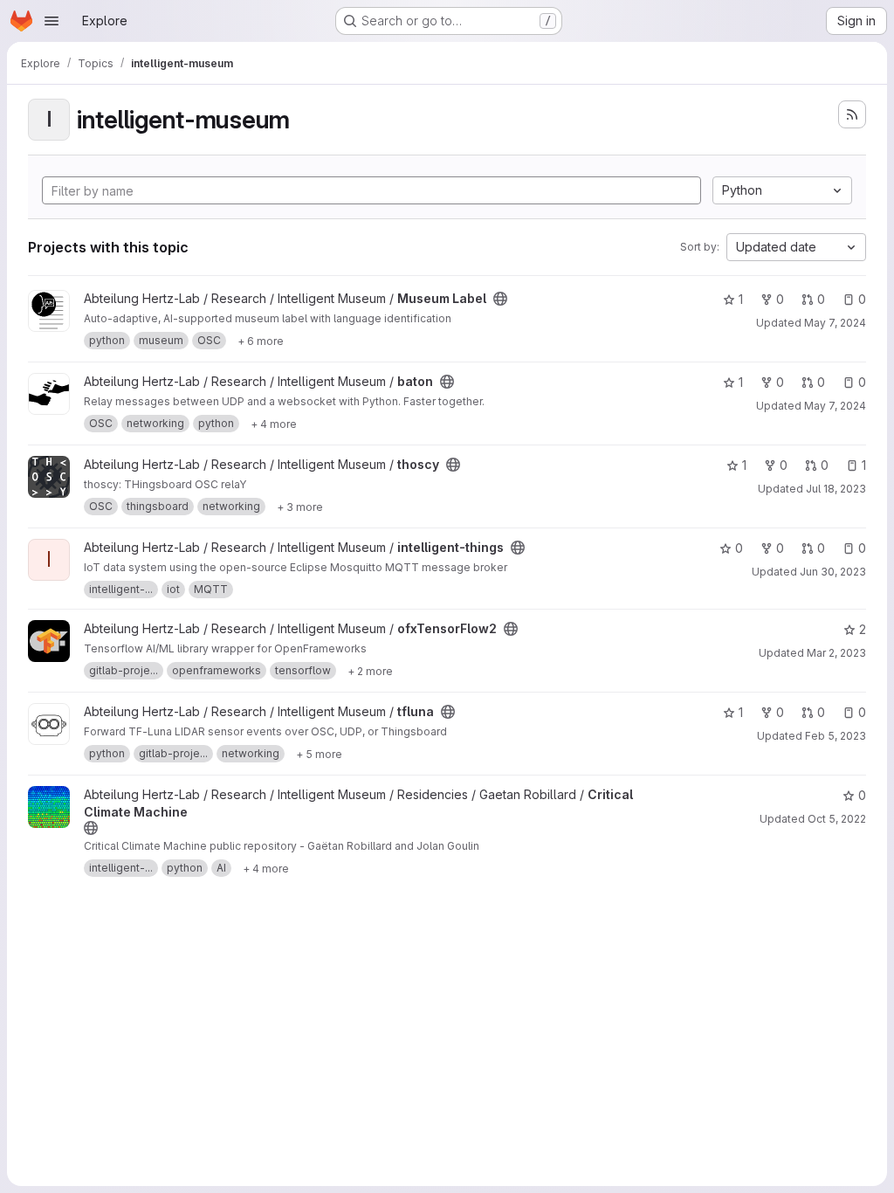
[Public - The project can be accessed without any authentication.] (500, 299)
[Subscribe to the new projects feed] (852, 114)
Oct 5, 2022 (837, 818)
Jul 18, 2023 (836, 488)
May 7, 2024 (835, 322)
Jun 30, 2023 (833, 571)
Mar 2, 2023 (836, 652)
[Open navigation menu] (51, 21)
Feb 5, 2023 (835, 735)
